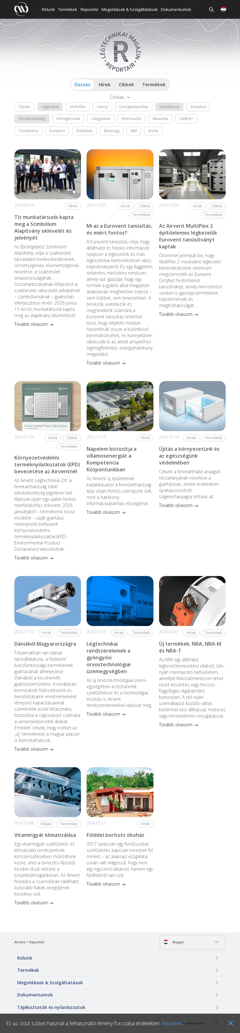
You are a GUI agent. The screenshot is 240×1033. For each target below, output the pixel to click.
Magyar (178, 942)
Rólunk (48, 9)
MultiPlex (78, 106)
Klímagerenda (68, 118)
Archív (153, 130)
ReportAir (89, 9)
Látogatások (100, 118)
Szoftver (186, 118)
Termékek (67, 9)
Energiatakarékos (133, 106)
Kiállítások (84, 130)
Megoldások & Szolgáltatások (130, 9)
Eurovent (57, 130)
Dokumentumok (176, 9)
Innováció (198, 106)
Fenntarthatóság (31, 118)
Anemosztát (131, 118)
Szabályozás (169, 106)
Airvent (20, 942)
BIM (134, 130)
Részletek (172, 1023)
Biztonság (111, 130)
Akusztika (160, 118)
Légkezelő (50, 106)
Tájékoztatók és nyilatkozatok (51, 1007)
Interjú (102, 106)
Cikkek (126, 84)
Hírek (105, 84)
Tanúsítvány (28, 130)
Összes (82, 84)
